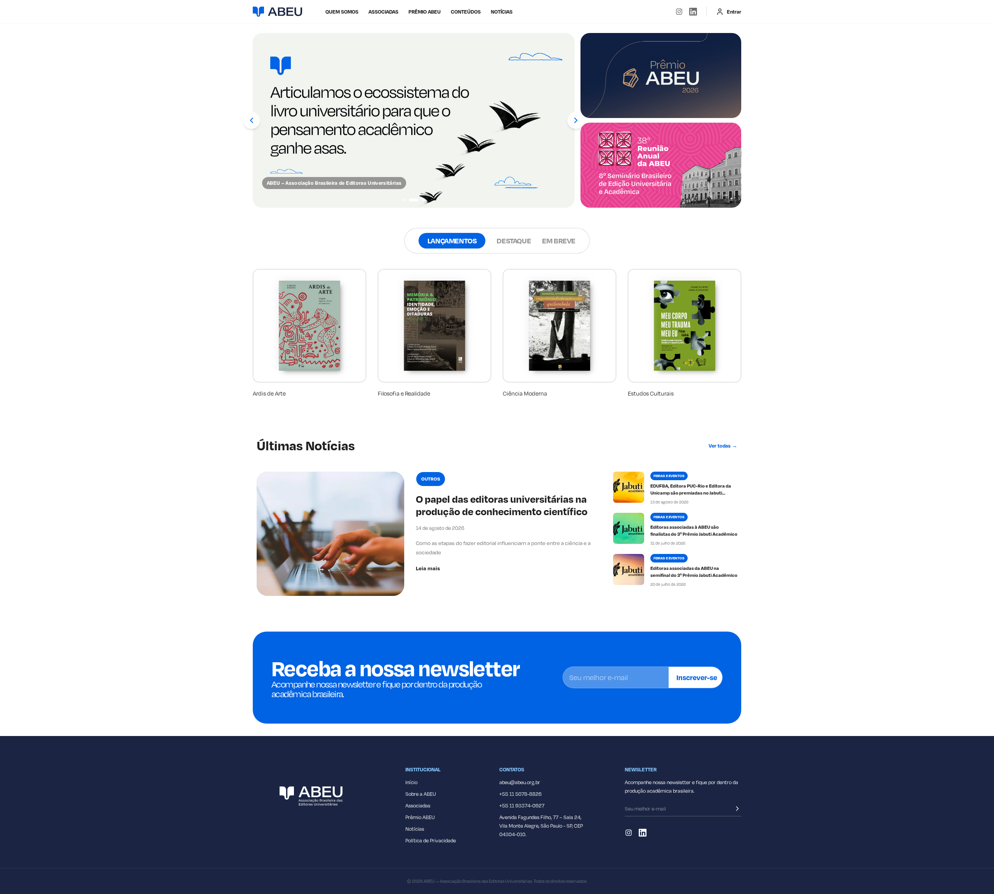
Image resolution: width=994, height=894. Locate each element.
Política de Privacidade (430, 840)
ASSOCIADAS (383, 12)
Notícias (502, 12)
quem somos (341, 12)
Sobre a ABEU (420, 794)
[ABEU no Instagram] (679, 12)
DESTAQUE (514, 240)
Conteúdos (466, 12)
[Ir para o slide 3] (422, 199)
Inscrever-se (696, 677)
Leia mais (428, 568)
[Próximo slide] (575, 120)
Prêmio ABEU (424, 12)
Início (411, 782)
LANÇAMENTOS (452, 240)
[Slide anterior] (251, 120)
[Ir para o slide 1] (404, 199)
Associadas (417, 805)
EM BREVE (558, 240)
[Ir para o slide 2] (413, 199)
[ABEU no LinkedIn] (693, 12)
